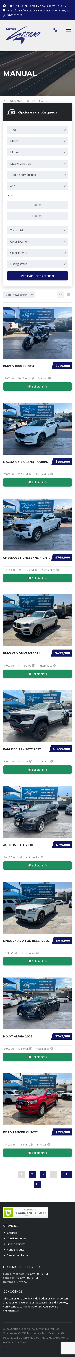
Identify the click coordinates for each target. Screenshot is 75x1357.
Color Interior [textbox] (18, 253)
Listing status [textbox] (18, 264)
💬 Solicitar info (37, 386)
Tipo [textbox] (13, 130)
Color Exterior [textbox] (19, 241)
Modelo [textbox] (15, 152)
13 (37, 1184)
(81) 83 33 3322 (14, 15)
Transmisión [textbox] (18, 230)
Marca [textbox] (14, 141)
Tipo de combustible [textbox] (23, 175)
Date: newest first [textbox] (16, 294)
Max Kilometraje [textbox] (21, 163)
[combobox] (37, 130)
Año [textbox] (12, 186)
